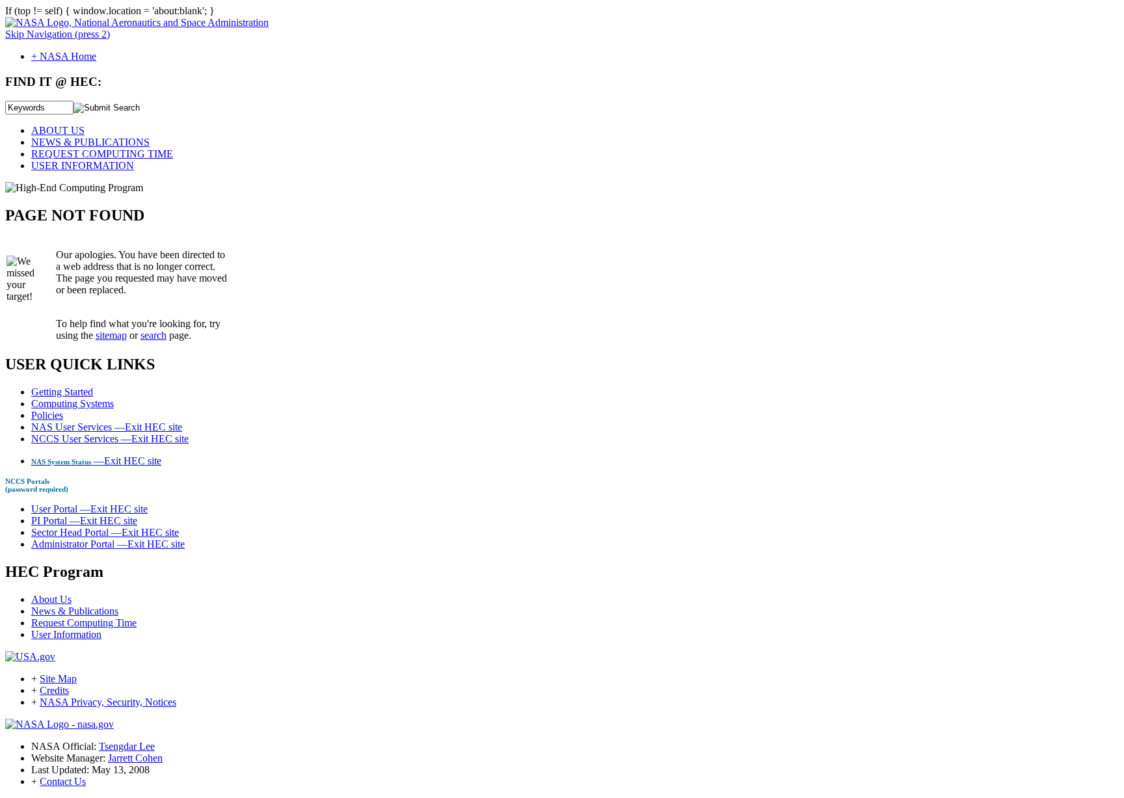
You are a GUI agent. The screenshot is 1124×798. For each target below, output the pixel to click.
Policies (47, 415)
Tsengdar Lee (127, 746)
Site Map (58, 678)
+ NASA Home (63, 56)
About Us (51, 599)
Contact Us (63, 781)
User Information (66, 634)
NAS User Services (106, 426)
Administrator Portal (108, 544)
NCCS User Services (110, 438)
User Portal (89, 508)
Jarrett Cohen (135, 758)
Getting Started (62, 391)
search (153, 335)
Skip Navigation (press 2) (57, 34)
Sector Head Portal (105, 532)
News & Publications (74, 611)
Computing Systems (72, 403)
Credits (54, 690)
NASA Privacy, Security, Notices (108, 702)
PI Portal (84, 520)
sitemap (111, 335)
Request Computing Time (84, 622)
